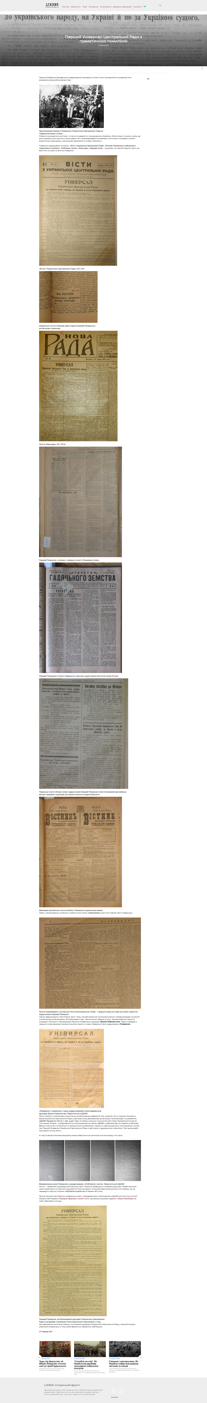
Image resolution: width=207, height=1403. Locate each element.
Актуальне (93, 7)
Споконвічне (105, 7)
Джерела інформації (122, 7)
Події (84, 7)
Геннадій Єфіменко (67, 1198)
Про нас (66, 7)
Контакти (137, 7)
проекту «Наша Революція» (121, 1198)
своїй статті (83, 1198)
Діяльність (76, 7)
